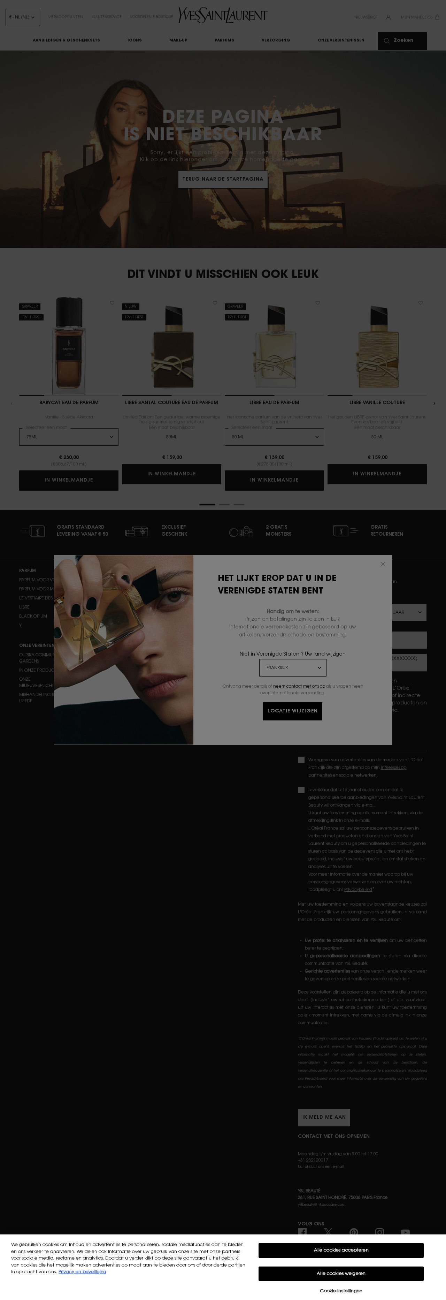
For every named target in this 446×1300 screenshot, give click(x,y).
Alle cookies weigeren (341, 1273)
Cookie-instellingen (341, 1291)
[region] (223, 1267)
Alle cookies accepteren (341, 1250)
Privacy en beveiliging (82, 1272)
